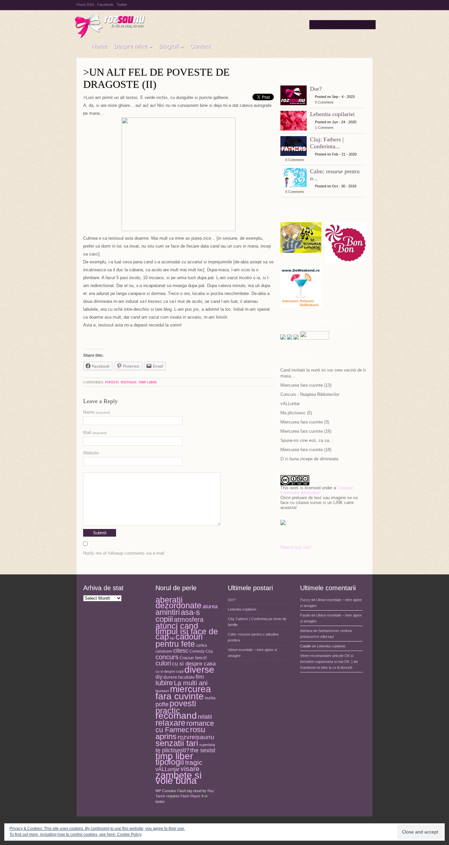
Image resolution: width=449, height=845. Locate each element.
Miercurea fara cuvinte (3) (304, 422)
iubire (164, 683)
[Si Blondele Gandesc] (300, 250)
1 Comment (324, 128)
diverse (199, 669)
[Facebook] (289, 338)
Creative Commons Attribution (316, 490)
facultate (186, 677)
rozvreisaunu (195, 736)
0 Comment (324, 102)
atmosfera (188, 619)
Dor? (316, 88)
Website (91, 452)
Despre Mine (133, 46)
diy (158, 677)
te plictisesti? (172, 750)
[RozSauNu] (80, 46)
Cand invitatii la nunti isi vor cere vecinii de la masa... (323, 373)
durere (170, 677)
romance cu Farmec (184, 726)
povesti (111, 382)
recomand (176, 716)
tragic (193, 762)
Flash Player (190, 796)
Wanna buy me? (295, 547)
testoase (128, 382)
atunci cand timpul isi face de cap (186, 631)
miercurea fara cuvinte (183, 692)
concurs (166, 657)
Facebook (105, 5)
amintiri (167, 612)
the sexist (202, 750)
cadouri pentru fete (179, 640)
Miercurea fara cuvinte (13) (305, 385)
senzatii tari (176, 743)
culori (163, 663)
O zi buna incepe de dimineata (309, 458)
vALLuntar (290, 403)
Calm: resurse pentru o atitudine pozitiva (253, 637)
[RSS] (296, 338)
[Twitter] (283, 338)
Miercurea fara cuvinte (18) (305, 449)
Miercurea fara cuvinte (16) (305, 431)
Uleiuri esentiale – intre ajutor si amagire (252, 653)
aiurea (210, 606)
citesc (180, 650)
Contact (200, 46)
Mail (95, 432)
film (200, 677)
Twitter (122, 5)
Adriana (306, 631)
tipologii (169, 761)
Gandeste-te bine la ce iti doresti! (326, 667)
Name (96, 412)
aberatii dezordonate (178, 602)
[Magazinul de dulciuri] (345, 260)
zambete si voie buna (178, 778)
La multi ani (190, 683)
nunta (210, 697)
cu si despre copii (169, 671)
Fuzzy (305, 600)
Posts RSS (85, 5)
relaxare (170, 722)
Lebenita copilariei (332, 114)
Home (99, 46)
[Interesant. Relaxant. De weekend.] (300, 305)
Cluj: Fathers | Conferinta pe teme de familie (257, 622)
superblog (207, 745)
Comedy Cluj (201, 651)
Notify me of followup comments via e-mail (123, 553)
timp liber (147, 382)
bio (172, 638)
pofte (162, 704)
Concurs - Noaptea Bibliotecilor (309, 394)
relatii (205, 716)
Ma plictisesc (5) (296, 412)
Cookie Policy (129, 834)
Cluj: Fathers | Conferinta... (327, 143)
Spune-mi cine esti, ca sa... (306, 440)
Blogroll (171, 46)
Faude (305, 615)
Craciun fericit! (193, 657)
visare (190, 768)
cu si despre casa (194, 664)
